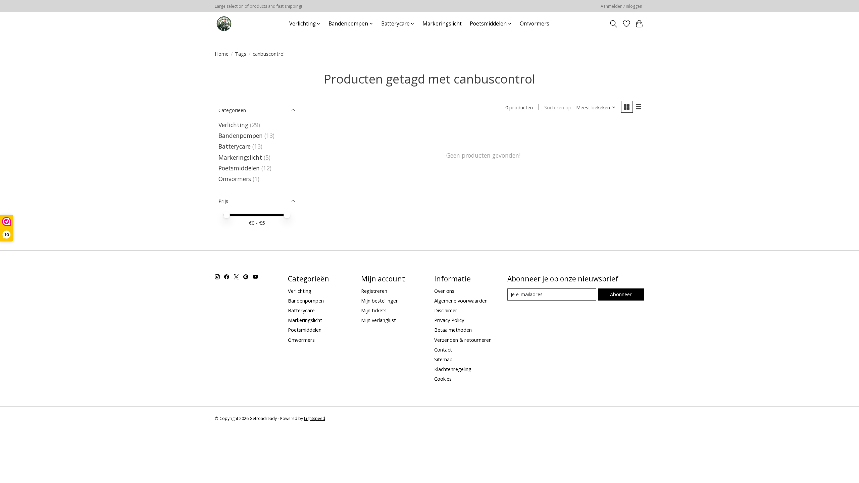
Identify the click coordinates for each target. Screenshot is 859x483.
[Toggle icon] (613, 24)
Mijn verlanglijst (378, 320)
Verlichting (234, 125)
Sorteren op (557, 107)
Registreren (374, 290)
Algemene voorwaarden (461, 300)
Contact (443, 349)
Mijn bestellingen (380, 300)
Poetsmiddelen (239, 168)
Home (222, 53)
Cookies (443, 378)
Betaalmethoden (453, 329)
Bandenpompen (240, 135)
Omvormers (534, 23)
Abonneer (621, 294)
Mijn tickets (374, 310)
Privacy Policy (449, 320)
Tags (240, 53)
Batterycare (234, 146)
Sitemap (443, 359)
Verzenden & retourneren (463, 339)
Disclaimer (445, 310)
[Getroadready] (224, 23)
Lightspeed (314, 418)
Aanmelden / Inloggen (621, 6)
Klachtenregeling (452, 369)
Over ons (444, 290)
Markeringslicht (442, 23)
